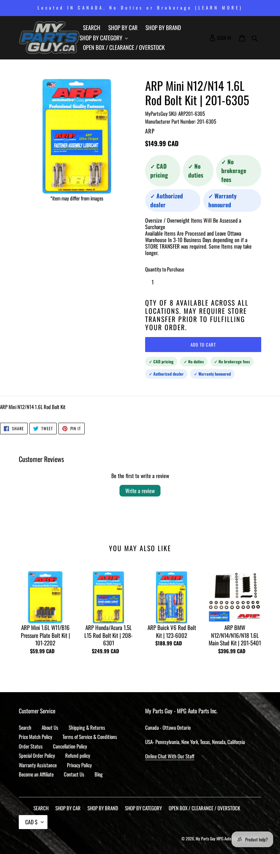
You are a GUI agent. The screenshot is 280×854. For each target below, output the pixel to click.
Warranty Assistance (38, 765)
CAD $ (31, 822)
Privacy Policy (79, 765)
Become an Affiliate (36, 774)
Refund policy (77, 755)
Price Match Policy (35, 736)
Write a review (140, 491)
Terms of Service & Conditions (89, 736)
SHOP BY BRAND (102, 808)
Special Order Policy (37, 755)
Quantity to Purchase (164, 269)
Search (25, 727)
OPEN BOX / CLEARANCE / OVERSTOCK (204, 808)
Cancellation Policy (70, 746)
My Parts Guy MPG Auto (213, 838)
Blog (99, 774)
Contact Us (74, 774)
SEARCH (40, 808)
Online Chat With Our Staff (169, 756)
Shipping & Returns (87, 727)
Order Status (31, 746)
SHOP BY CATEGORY (143, 808)
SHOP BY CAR (68, 808)
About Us (50, 727)
